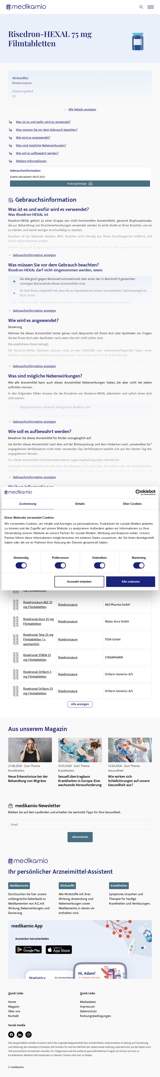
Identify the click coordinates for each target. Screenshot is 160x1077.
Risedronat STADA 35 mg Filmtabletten (37, 657)
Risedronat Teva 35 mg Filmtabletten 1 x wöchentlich (38, 640)
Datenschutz (88, 1011)
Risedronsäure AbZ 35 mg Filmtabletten (37, 605)
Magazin (14, 1006)
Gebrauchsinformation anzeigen (34, 255)
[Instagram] (28, 1034)
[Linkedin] (20, 1034)
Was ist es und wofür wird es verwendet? (43, 122)
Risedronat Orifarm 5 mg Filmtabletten (37, 674)
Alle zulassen (131, 581)
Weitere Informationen (31, 161)
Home (12, 1002)
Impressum (87, 1006)
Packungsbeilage (77, 183)
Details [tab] (80, 503)
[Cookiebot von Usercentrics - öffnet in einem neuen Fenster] (138, 492)
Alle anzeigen (80, 704)
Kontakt (13, 1016)
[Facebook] (11, 1034)
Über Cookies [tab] (132, 503)
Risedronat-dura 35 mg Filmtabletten (38, 621)
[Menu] (151, 7)
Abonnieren (80, 837)
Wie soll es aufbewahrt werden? (37, 153)
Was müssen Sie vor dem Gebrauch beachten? (46, 130)
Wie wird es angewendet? (33, 137)
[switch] (60, 565)
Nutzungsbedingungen (95, 1016)
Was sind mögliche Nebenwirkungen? (41, 145)
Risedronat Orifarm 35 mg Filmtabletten (38, 691)
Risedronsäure (67, 604)
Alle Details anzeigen (82, 109)
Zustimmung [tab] (27, 503)
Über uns (14, 1011)
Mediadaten (88, 1002)
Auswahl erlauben (79, 581)
